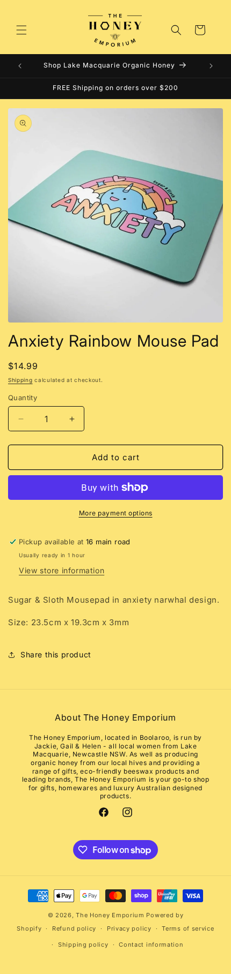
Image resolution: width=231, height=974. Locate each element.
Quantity (22, 397)
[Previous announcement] (20, 66)
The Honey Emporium (110, 915)
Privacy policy (129, 928)
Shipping (20, 380)
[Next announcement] (211, 66)
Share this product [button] (55, 654)
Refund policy (74, 928)
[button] (21, 30)
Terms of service (188, 928)
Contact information (151, 944)
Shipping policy (83, 944)
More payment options (116, 513)
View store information (61, 570)
